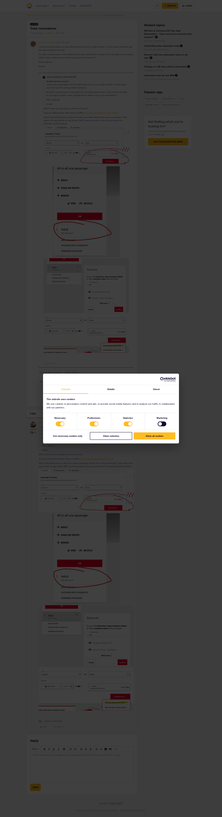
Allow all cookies (154, 436)
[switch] (94, 423)
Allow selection (111, 436)
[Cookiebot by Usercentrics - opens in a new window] (162, 379)
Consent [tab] (65, 389)
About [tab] (156, 389)
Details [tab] (111, 389)
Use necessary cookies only (67, 436)
